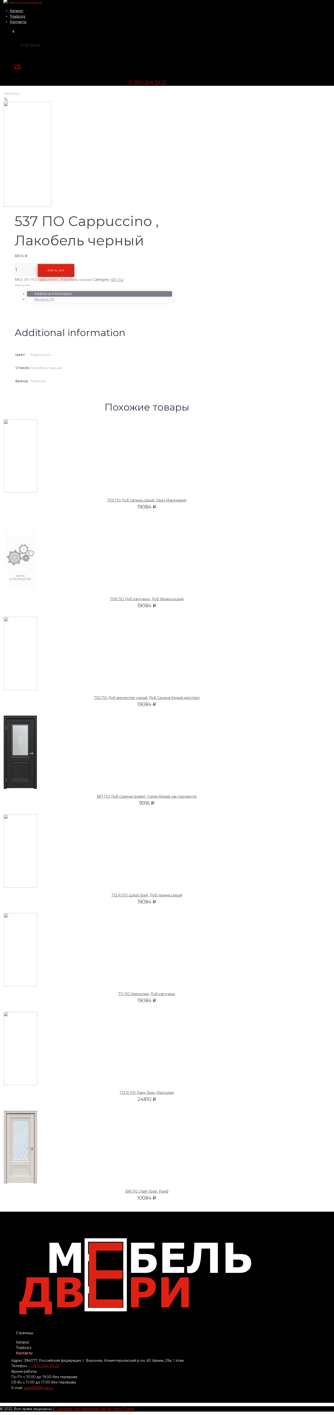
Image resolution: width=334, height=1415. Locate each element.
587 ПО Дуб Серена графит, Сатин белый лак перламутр (147, 796)
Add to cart (55, 270)
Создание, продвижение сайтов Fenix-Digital (94, 1409)
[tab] (99, 293)
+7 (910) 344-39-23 (147, 82)
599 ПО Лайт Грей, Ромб (146, 1191)
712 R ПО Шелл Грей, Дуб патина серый (146, 895)
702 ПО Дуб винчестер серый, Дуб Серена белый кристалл (147, 698)
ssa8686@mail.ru (38, 1388)
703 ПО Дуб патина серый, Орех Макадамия (146, 500)
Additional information (53, 294)
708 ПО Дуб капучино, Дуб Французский (147, 599)
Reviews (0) (44, 299)
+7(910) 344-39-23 (43, 1366)
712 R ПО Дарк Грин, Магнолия (147, 1092)
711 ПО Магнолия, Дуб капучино (146, 994)
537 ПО (117, 279)
